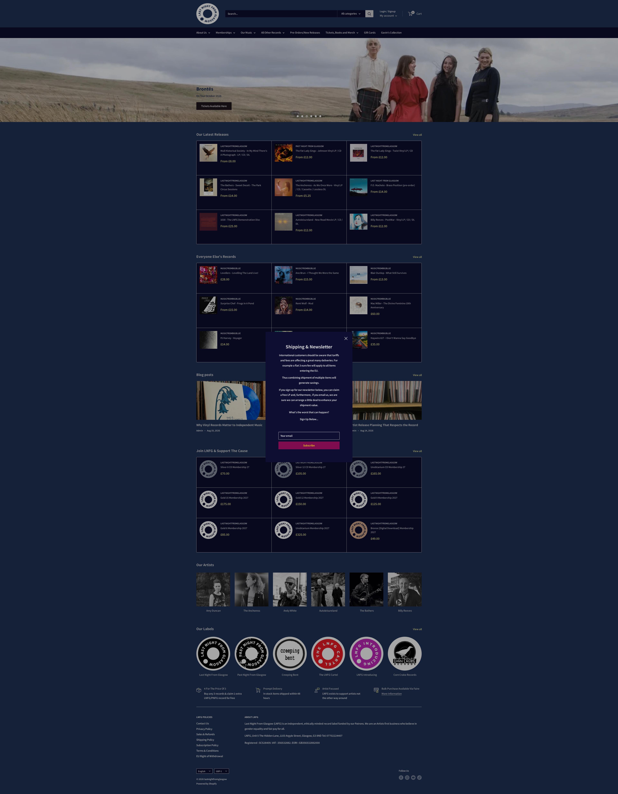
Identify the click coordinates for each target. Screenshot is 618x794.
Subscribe (309, 445)
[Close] (346, 338)
